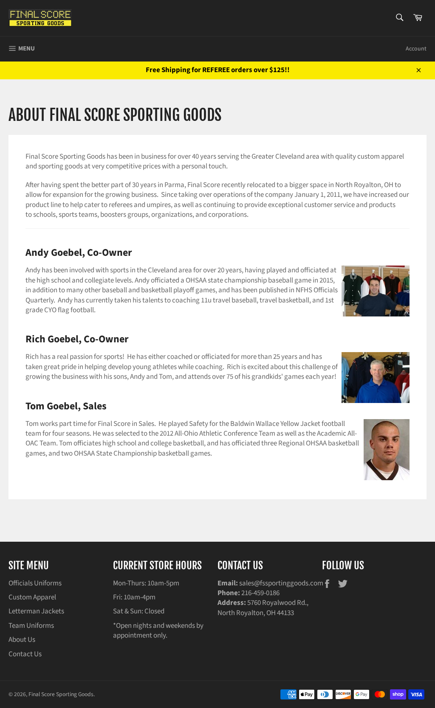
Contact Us (25, 654)
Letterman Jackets (36, 611)
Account (416, 49)
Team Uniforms (31, 626)
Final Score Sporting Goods (60, 694)
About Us (21, 640)
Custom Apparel (32, 597)
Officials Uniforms (35, 583)
